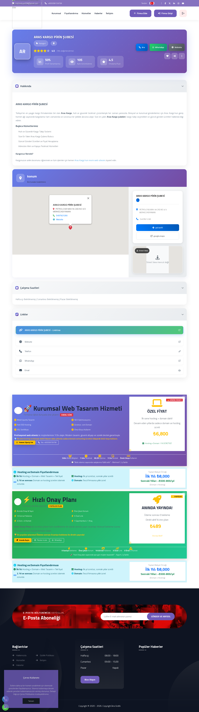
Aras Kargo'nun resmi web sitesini (90, 160)
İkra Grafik (116, 706)
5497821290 (62, 215)
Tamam (31, 701)
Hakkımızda (21, 655)
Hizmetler (86, 13)
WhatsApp (58, 540)
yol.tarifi (159, 227)
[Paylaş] (175, 56)
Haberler (98, 13)
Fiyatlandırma (71, 13)
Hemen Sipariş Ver (26, 442)
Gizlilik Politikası (46, 655)
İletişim (109, 13)
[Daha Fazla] (182, 56)
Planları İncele (42, 540)
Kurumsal (56, 13)
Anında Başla (24, 540)
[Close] (88, 198)
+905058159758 (55, 3)
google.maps (159, 236)
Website (59, 219)
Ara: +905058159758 (48, 442)
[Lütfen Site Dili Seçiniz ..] (152, 3)
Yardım (144, 3)
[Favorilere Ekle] (167, 56)
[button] (70, 227)
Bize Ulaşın (90, 679)
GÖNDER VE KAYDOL (161, 616)
